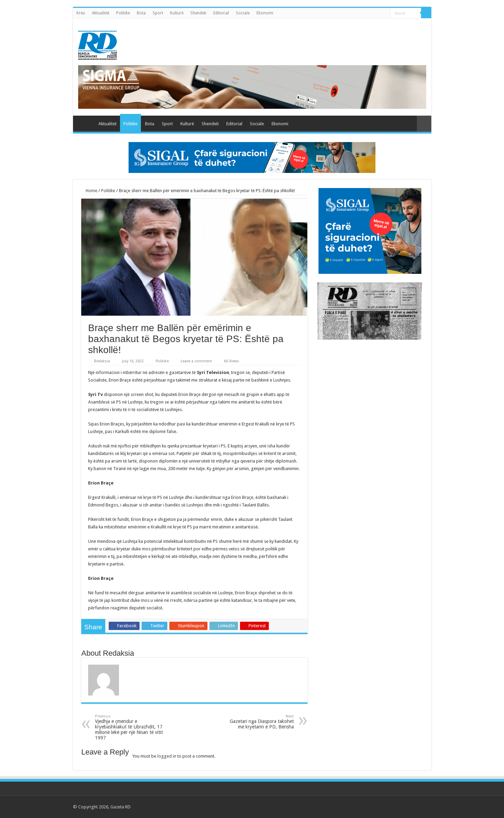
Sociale (243, 13)
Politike (123, 13)
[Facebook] (390, 807)
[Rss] (383, 807)
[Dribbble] (409, 807)
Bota (141, 13)
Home (91, 190)
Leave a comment (196, 361)
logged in (166, 756)
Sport (158, 13)
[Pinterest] (403, 807)
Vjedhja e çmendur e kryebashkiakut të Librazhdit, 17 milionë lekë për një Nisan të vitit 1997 (129, 727)
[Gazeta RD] (97, 44)
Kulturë (176, 13)
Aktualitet (100, 13)
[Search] (426, 13)
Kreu (80, 13)
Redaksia (102, 361)
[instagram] (422, 807)
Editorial (221, 13)
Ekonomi (264, 13)
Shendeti (198, 13)
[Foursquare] (416, 807)
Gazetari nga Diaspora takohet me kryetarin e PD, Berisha (262, 721)
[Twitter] (396, 807)
